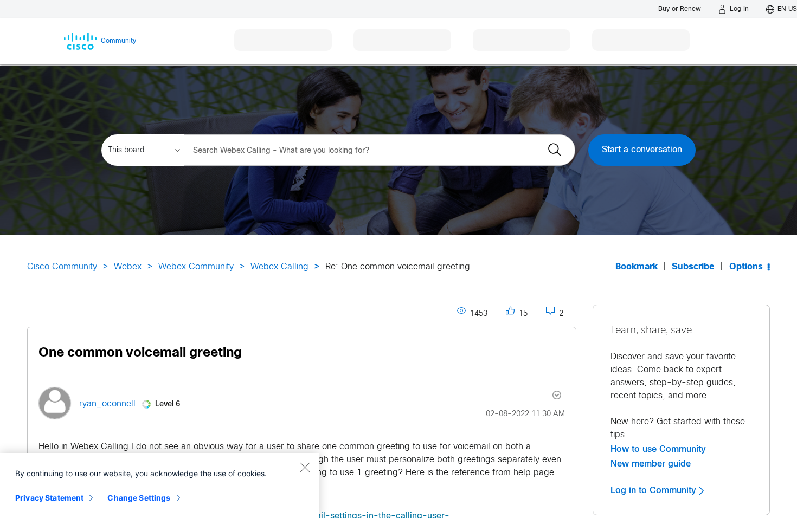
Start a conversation (642, 150)
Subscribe (693, 267)
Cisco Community (62, 267)
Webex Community (196, 267)
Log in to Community (654, 490)
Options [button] (746, 267)
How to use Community (658, 449)
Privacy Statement (49, 497)
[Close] (304, 467)
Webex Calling (279, 267)
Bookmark (636, 267)
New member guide (650, 464)
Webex (128, 267)
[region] (159, 485)
